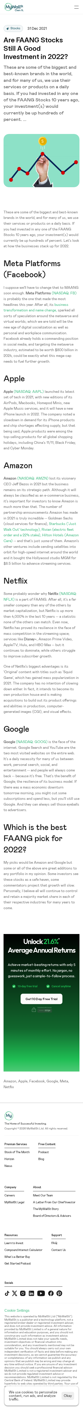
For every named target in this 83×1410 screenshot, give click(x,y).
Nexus (8, 1166)
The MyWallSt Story (45, 1209)
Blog (41, 1159)
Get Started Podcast (17, 1263)
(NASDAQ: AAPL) (29, 391)
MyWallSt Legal (14, 1202)
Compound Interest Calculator (23, 1250)
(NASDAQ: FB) (64, 293)
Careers (9, 1195)
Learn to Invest (13, 1243)
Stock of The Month (16, 1152)
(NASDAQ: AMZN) (32, 478)
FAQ (54, 1243)
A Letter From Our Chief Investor (54, 1202)
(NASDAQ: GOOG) (32, 742)
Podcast (43, 1152)
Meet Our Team (43, 1195)
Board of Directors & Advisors (52, 1216)
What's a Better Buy (17, 1257)
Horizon (9, 1159)
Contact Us (58, 1250)
